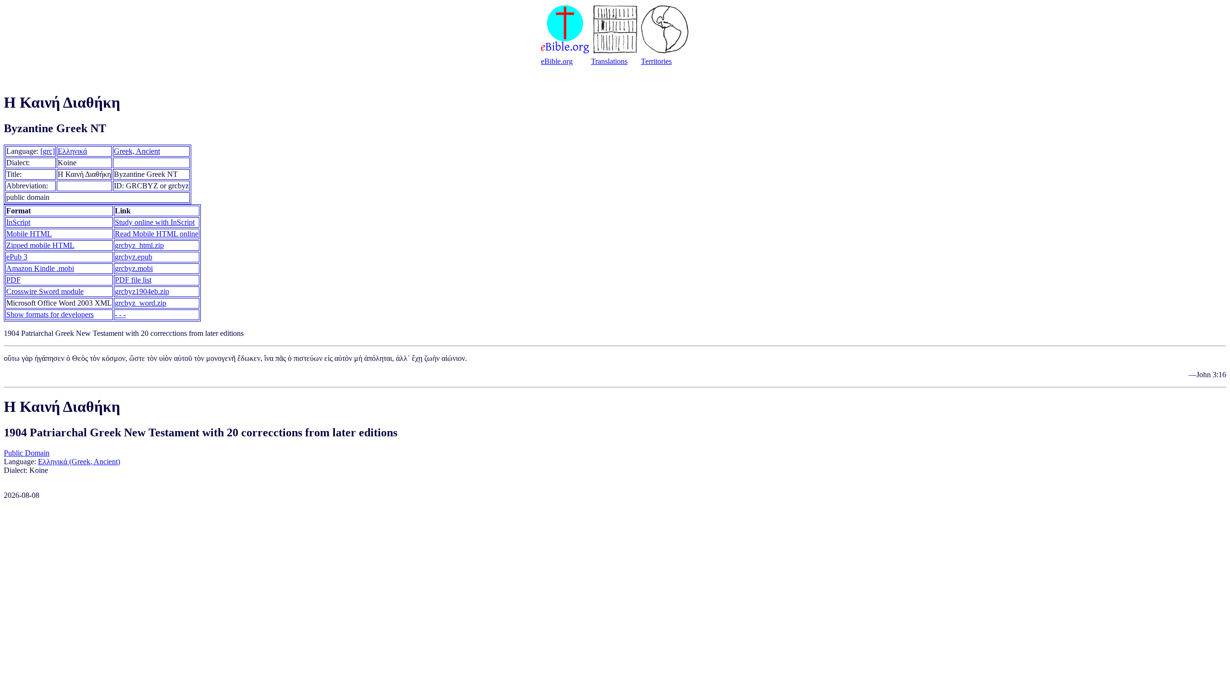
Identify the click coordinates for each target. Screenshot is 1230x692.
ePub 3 (16, 257)
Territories (656, 61)
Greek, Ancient (137, 151)
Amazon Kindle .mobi (40, 268)
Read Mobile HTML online (156, 234)
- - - (120, 314)
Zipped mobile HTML (40, 245)
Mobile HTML (29, 234)
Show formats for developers (50, 314)
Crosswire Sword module (45, 291)
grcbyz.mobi (134, 268)
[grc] (47, 151)
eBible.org (557, 61)
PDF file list (133, 280)
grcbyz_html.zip (139, 245)
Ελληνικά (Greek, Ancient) (79, 461)
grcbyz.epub (133, 257)
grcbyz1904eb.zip (142, 291)
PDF (13, 280)
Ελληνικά (72, 151)
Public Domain (26, 453)
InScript (18, 222)
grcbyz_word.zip (140, 303)
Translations (609, 61)
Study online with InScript (155, 222)
